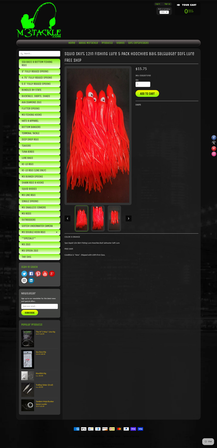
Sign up (167, 4)
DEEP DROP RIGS (30, 139)
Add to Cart (147, 93)
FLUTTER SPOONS (31, 108)
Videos (120, 43)
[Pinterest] (38, 274)
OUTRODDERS (29, 219)
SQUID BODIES (29, 188)
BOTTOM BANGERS (31, 127)
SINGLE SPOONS (30, 201)
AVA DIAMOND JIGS (31, 102)
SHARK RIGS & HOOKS (33, 182)
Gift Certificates (138, 43)
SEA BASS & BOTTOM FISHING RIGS (37, 63)
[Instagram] (24, 280)
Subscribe (30, 312)
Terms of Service (131, 436)
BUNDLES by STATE (31, 90)
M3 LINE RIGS (29, 195)
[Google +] (52, 274)
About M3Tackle (88, 43)
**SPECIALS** (29, 238)
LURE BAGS (27, 158)
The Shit (26, 257)
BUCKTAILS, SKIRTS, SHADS (36, 96)
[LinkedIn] (31, 280)
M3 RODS (26, 213)
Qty (137, 80)
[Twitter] (24, 274)
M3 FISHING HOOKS (32, 114)
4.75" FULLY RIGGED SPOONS (37, 77)
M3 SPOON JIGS (30, 250)
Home (71, 43)
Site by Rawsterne (108, 446)
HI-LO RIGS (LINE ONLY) (34, 170)
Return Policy (97, 436)
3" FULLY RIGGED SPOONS (35, 71)
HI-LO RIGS (28, 164)
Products (107, 43)
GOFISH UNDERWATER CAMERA (37, 226)
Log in (157, 4)
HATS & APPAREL (30, 120)
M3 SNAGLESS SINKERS (34, 207)
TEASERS (26, 145)
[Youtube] (45, 274)
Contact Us (83, 436)
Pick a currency (164, 9)
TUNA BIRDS (28, 151)
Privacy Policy (113, 436)
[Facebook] (31, 274)
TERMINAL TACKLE (30, 133)
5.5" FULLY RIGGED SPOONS (36, 83)
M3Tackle (108, 444)
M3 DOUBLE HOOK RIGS (33, 232)
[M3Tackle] (38, 33)
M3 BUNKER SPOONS (32, 176)
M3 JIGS (26, 244)
